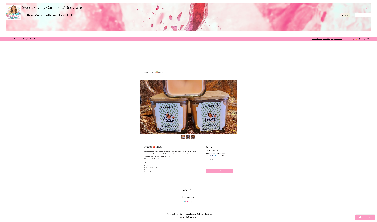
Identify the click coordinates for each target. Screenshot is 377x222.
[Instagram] (357, 39)
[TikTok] (354, 39)
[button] (368, 38)
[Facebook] (191, 202)
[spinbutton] (210, 164)
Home (146, 72)
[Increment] (213, 164)
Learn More (220, 155)
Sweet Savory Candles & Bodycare (52, 7)
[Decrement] (207, 164)
